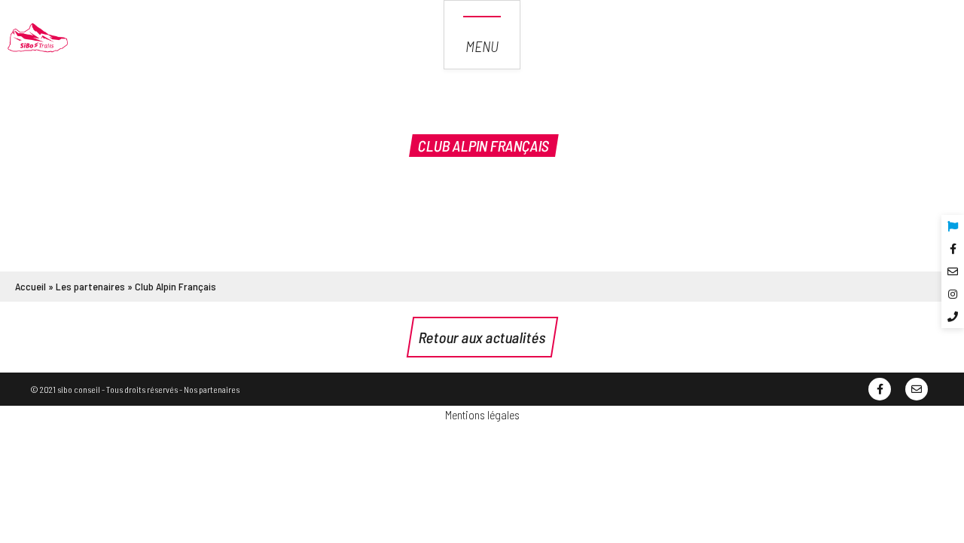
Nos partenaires (211, 389)
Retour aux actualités (482, 337)
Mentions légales (482, 414)
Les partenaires (90, 286)
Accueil (30, 286)
